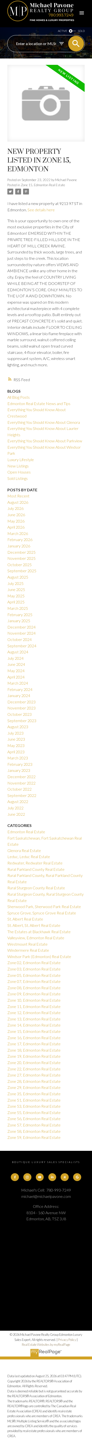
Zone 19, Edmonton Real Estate (34, 1056)
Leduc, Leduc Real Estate (28, 856)
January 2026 (18, 545)
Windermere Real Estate (28, 950)
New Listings (18, 466)
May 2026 (16, 521)
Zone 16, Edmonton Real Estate (34, 1037)
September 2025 (21, 570)
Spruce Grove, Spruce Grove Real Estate (41, 913)
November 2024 (21, 633)
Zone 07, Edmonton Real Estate (34, 981)
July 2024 (15, 658)
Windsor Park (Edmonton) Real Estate (39, 956)
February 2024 (19, 689)
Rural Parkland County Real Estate (36, 869)
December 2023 (21, 701)
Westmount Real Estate (27, 944)
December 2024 (21, 627)
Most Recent (18, 496)
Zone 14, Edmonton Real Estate (34, 1025)
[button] (15, 1177)
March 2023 (17, 758)
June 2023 (16, 739)
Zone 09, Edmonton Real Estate (34, 993)
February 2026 (19, 539)
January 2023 (18, 770)
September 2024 (21, 645)
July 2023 (15, 733)
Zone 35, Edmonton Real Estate (34, 1093)
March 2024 (17, 683)
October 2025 (19, 564)
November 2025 (21, 558)
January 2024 (18, 695)
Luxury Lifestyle (20, 459)
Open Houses (19, 472)
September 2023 (21, 720)
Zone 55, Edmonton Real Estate (34, 1112)
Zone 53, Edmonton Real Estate (34, 1106)
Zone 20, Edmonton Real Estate (34, 1062)
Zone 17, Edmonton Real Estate (34, 1043)
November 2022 (21, 783)
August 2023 (17, 726)
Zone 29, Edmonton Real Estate (34, 1087)
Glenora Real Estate (24, 850)
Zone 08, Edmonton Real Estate (34, 987)
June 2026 (16, 514)
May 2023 (16, 745)
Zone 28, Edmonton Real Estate (34, 1081)
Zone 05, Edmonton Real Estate (34, 975)
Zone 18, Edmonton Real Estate (34, 1050)
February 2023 (19, 764)
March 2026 (17, 533)
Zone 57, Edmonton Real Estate (34, 1125)
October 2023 (19, 714)
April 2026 (16, 527)
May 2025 (16, 595)
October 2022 (19, 789)
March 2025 (17, 608)
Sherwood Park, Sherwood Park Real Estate (44, 906)
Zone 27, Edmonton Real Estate (34, 1075)
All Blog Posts (18, 397)
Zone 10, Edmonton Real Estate (34, 1000)
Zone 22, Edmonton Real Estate (34, 1068)
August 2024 (17, 651)
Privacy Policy (67, 1340)
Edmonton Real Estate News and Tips (38, 403)
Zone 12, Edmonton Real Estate (34, 1012)
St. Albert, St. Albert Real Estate (33, 925)
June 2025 (16, 589)
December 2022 (21, 776)
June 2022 (16, 814)
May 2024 (16, 670)
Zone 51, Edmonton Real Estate (34, 1100)
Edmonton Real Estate (26, 831)
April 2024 (16, 677)
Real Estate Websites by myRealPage (46, 1345)
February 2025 (19, 614)
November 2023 (21, 708)
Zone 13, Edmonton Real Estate (34, 1019)
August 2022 (17, 801)
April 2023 (16, 751)
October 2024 (19, 639)
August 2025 (17, 577)
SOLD (81, 30)
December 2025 (21, 552)
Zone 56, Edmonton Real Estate (34, 1118)
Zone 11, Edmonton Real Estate (34, 1006)
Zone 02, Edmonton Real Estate (34, 962)
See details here (41, 209)
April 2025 (16, 602)
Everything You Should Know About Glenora (43, 422)
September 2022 (21, 795)
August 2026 (17, 502)
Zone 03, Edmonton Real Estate (34, 969)
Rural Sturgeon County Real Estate (36, 887)
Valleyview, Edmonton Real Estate (35, 937)
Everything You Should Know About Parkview (44, 440)
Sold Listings (17, 478)
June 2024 (16, 664)
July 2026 (15, 508)
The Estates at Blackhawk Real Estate (39, 931)
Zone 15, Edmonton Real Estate (43, 185)
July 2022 (15, 807)
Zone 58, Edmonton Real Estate (34, 1131)
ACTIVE (62, 30)
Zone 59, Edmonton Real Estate (34, 1137)
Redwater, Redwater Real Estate (35, 863)
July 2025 (15, 583)
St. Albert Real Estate (25, 919)
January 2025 (18, 620)
